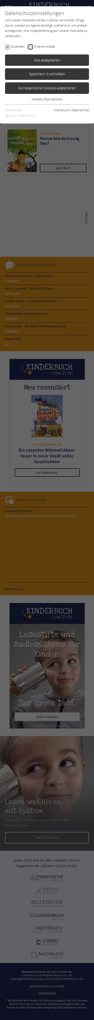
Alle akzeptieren (47, 60)
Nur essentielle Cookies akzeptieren (47, 87)
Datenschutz (80, 110)
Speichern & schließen (47, 73)
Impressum (61, 110)
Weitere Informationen (47, 99)
